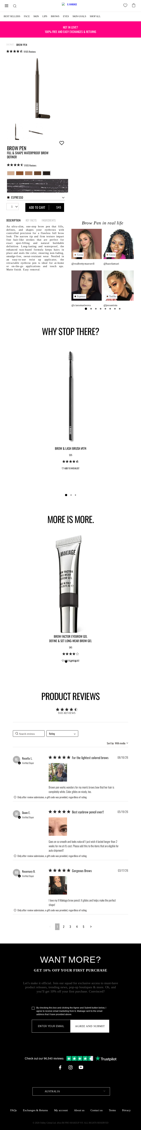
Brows (55, 16)
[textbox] (71, 1091)
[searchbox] (29, 733)
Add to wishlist (61, 142)
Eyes (66, 16)
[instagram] (70, 1067)
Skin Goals (79, 16)
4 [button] (77, 926)
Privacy (126, 1110)
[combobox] (36, 197)
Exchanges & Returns (35, 1110)
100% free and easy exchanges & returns (70, 29)
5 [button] (83, 926)
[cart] (134, 5)
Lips (44, 16)
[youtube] (81, 1067)
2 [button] (63, 926)
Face (27, 16)
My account (61, 1110)
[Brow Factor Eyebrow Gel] (70, 583)
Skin (36, 16)
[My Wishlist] (126, 6)
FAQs (13, 1110)
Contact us (97, 1110)
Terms (112, 1110)
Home (10, 44)
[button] (58, 772)
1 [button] (57, 926)
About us (79, 1110)
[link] (21, 51)
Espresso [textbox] (17, 197)
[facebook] (60, 1067)
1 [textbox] (12, 206)
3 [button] (70, 926)
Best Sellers (12, 16)
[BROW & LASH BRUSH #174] (70, 395)
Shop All (95, 16)
